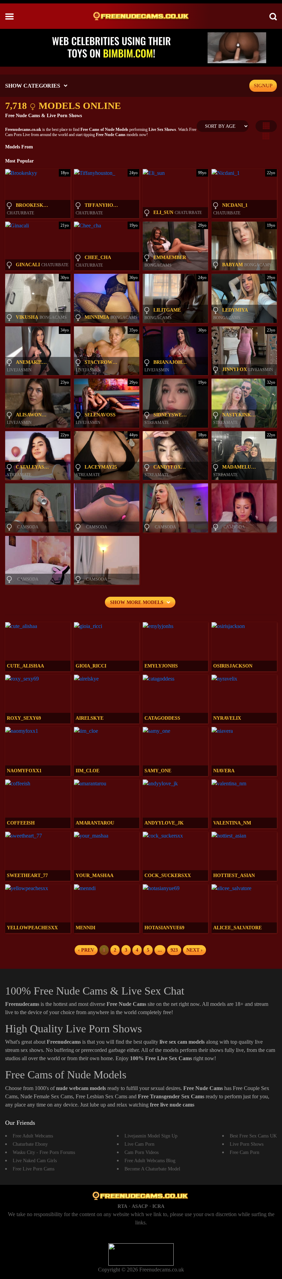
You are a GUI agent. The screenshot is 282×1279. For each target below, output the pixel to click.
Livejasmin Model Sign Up (150, 1135)
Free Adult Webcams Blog (149, 1160)
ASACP (140, 1206)
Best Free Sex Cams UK (253, 1135)
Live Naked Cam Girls (35, 1160)
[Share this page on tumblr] (275, 541)
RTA (122, 1206)
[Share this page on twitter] (275, 517)
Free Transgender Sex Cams (172, 1096)
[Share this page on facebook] (275, 529)
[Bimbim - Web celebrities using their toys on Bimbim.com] (141, 47)
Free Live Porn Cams (33, 1168)
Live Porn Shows (246, 1144)
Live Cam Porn (139, 1144)
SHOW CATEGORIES (32, 86)
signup (263, 85)
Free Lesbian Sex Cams (102, 1096)
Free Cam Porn (244, 1152)
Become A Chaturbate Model (152, 1168)
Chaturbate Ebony (30, 1144)
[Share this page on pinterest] (275, 552)
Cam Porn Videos (141, 1152)
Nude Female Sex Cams (46, 1096)
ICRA (158, 1206)
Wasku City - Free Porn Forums (44, 1152)
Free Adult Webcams (33, 1135)
